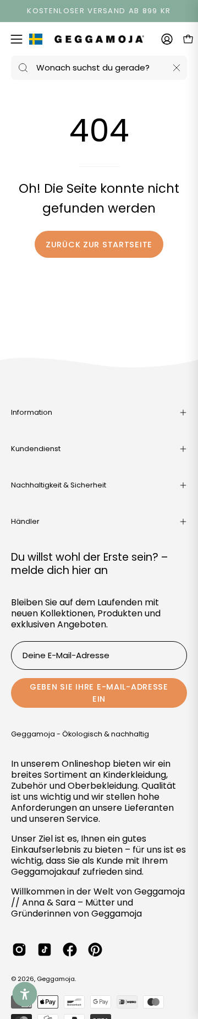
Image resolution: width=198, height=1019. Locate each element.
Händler (25, 521)
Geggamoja (56, 978)
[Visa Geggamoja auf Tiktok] (44, 949)
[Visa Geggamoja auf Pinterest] (95, 949)
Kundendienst (36, 448)
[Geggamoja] (99, 39)
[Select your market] (35, 41)
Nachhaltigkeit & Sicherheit (58, 485)
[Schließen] (176, 67)
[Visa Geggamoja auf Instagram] (19, 949)
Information (31, 412)
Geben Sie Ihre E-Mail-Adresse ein (99, 692)
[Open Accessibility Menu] (25, 994)
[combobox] (99, 68)
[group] (99, 11)
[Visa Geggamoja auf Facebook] (70, 949)
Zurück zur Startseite (99, 244)
